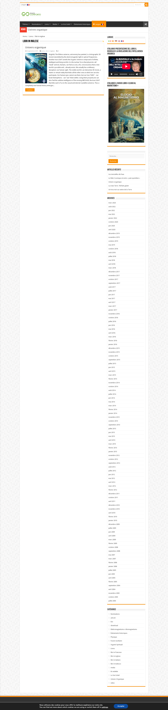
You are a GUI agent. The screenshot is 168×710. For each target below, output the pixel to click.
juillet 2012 (112, 471)
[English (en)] (119, 41)
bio (112, 622)
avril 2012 (111, 482)
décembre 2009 (114, 524)
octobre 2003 (113, 597)
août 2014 (111, 390)
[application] (126, 66)
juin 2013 (111, 432)
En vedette (114, 671)
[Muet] (137, 74)
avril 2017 (111, 302)
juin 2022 (111, 210)
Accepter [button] (120, 706)
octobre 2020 (113, 222)
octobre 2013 (113, 421)
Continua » (30, 90)
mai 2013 (111, 436)
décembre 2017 (114, 272)
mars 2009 (112, 539)
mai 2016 (111, 329)
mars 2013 (112, 444)
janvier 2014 (112, 413)
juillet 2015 (112, 363)
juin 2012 (111, 474)
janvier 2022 (112, 218)
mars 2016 (112, 337)
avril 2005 (111, 578)
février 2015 (112, 379)
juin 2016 (111, 325)
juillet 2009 (112, 528)
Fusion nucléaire (116, 641)
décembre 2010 (114, 505)
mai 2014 (111, 402)
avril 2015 (111, 371)
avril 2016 (111, 333)
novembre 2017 (114, 275)
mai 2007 (111, 555)
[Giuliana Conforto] (31, 14)
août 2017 (111, 287)
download (114, 625)
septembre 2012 (114, 463)
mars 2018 (112, 268)
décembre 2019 (114, 233)
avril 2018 (111, 264)
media (113, 668)
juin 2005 (111, 574)
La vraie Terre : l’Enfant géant (43, 29)
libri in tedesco (116, 664)
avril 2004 (111, 589)
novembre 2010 (114, 509)
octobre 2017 (113, 279)
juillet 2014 (112, 394)
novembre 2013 (114, 417)
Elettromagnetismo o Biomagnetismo (124, 629)
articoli (113, 618)
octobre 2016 (113, 318)
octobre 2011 (113, 497)
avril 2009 (111, 536)
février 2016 (112, 340)
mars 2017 (112, 306)
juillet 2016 (112, 321)
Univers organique (35, 47)
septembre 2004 (114, 585)
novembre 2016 (114, 314)
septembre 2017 (114, 283)
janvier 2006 (112, 566)
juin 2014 (111, 398)
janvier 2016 (112, 344)
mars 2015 (112, 375)
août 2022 (111, 207)
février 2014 (112, 409)
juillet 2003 (112, 601)
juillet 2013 (112, 429)
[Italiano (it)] (109, 41)
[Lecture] (111, 74)
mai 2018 (111, 260)
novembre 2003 (114, 593)
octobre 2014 (113, 386)
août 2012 (111, 467)
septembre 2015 (114, 360)
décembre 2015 (114, 348)
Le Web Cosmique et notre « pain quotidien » (124, 178)
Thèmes (25, 24)
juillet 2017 (112, 291)
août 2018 (111, 252)
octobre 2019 (113, 241)
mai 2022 (111, 214)
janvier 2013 (112, 451)
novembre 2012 (114, 455)
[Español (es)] (113, 41)
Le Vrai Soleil (65, 24)
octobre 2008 (113, 547)
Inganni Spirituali (117, 645)
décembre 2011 (114, 494)
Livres (47, 24)
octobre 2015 (113, 356)
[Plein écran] (141, 74)
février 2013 (112, 448)
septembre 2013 (114, 425)
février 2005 (112, 582)
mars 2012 (112, 486)
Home (25, 36)
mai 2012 (111, 478)
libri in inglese (50, 51)
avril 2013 (111, 440)
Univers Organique (117, 679)
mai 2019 (111, 245)
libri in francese (116, 652)
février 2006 (112, 562)
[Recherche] (146, 5)
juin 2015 (111, 367)
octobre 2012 (113, 459)
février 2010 (112, 517)
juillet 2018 (112, 256)
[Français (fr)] (122, 41)
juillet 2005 (112, 570)
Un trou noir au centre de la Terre (120, 189)
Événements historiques (82, 24)
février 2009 (112, 543)
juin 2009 (111, 532)
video (113, 683)
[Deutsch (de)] (116, 41)
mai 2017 (111, 298)
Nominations (36, 24)
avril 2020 (111, 229)
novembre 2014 (114, 383)
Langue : (24, 5)
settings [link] (105, 707)
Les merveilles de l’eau (116, 174)
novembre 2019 (114, 237)
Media (55, 24)
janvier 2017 (112, 310)
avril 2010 (111, 513)
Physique (114, 637)
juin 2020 (111, 226)
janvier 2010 (112, 520)
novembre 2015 (114, 352)
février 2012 (112, 490)
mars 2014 (112, 406)
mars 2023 (112, 203)
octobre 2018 (113, 249)
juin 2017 (111, 295)
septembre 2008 (114, 551)
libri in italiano (116, 660)
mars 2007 (112, 559)
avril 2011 (111, 501)
